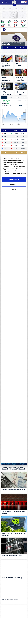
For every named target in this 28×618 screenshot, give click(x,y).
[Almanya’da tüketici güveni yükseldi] (7, 58)
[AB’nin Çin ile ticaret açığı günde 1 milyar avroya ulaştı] (21, 72)
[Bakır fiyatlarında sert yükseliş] (14, 568)
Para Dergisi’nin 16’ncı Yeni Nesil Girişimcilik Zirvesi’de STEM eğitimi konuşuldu (13, 468)
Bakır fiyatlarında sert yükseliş (12, 578)
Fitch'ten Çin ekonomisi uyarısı (12, 555)
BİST (4, 97)
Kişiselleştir (13, 184)
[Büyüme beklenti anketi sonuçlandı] (14, 480)
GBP (5, 139)
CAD (5, 142)
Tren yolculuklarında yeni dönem (20, 93)
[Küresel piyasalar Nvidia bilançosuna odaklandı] (14, 524)
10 (25, 47)
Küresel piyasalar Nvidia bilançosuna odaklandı (14, 534)
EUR (5, 136)
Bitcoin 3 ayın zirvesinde (10, 600)
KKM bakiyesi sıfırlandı (19, 64)
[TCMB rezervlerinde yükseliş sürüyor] (7, 86)
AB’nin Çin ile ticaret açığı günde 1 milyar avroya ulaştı (21, 79)
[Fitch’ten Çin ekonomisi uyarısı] (14, 546)
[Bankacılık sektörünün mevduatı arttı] (7, 72)
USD (11, 97)
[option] (14, 39)
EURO (17, 97)
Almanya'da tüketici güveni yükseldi (6, 65)
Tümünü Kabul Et (14, 179)
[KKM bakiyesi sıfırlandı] (21, 58)
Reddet (14, 189)
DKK (5, 145)
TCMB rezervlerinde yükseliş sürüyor (6, 93)
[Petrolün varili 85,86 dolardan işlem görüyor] (14, 502)
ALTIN (23, 97)
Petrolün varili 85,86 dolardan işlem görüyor (13, 512)
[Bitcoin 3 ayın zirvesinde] (14, 590)
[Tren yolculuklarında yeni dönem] (21, 86)
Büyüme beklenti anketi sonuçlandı (13, 489)
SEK (5, 148)
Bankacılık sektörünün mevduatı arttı (6, 79)
